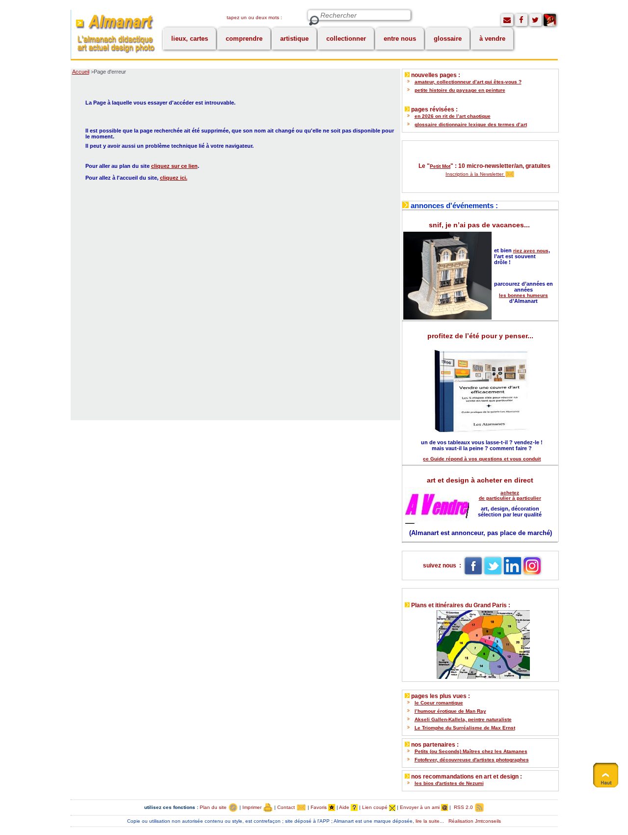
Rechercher (314, 21)
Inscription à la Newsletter (475, 174)
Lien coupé (375, 807)
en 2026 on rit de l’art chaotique (453, 116)
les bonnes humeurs (523, 295)
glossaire (448, 38)
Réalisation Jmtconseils (474, 821)
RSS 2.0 (463, 807)
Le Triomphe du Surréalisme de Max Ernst (465, 727)
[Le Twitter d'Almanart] (535, 20)
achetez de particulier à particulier (510, 495)
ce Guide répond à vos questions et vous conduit (482, 458)
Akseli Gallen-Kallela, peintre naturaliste (463, 719)
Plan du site (214, 807)
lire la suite (428, 821)
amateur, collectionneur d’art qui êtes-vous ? (468, 81)
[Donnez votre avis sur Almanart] (507, 20)
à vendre (492, 38)
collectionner (346, 38)
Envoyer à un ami (420, 807)
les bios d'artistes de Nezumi (449, 783)
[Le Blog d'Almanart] (550, 20)
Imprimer (252, 807)
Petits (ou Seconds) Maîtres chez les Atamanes (471, 751)
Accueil (80, 72)
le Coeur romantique (439, 702)
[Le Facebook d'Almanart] (521, 20)
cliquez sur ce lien (174, 166)
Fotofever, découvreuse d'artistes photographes (472, 759)
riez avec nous (531, 250)
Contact (286, 807)
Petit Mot (440, 166)
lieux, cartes (189, 38)
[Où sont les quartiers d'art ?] (480, 642)
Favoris (319, 807)
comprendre (244, 38)
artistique (294, 38)
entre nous (400, 38)
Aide (345, 807)
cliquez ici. (173, 178)
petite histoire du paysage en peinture (460, 90)
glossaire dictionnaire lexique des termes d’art (471, 124)
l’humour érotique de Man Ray (450, 711)
